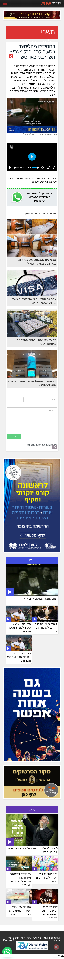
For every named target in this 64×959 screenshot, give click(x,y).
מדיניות (56, 940)
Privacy (60, 955)
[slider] (16, 167)
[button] (7, 952)
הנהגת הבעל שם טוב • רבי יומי (41, 598)
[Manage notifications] (56, 947)
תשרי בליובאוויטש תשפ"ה (44, 181)
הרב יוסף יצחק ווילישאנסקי (37, 178)
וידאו (32, 560)
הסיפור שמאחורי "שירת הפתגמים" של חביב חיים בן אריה (19, 911)
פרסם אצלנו (13, 937)
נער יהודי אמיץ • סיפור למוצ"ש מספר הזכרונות (19, 628)
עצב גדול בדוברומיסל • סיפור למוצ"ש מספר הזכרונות (19, 657)
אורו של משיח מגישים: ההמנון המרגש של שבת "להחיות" (49, 913)
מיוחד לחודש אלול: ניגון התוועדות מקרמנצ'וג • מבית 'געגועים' (20, 880)
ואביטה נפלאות (15, 178)
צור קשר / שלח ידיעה (31, 937)
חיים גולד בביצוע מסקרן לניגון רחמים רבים (47, 878)
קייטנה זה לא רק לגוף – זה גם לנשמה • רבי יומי (46, 628)
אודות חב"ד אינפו (51, 937)
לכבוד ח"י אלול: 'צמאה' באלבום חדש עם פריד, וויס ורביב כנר (32, 850)
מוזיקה (32, 810)
